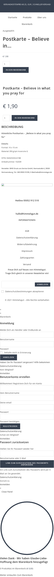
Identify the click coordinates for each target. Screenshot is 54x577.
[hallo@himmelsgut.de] (27, 208)
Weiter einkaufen (8, 575)
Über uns (41, 17)
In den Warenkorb (16, 70)
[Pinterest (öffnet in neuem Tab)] (26, 7)
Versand (27, 264)
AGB (27, 231)
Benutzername (7, 339)
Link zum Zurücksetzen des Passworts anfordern (27, 464)
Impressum (27, 251)
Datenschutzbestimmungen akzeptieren (24, 291)
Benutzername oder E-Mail (13, 458)
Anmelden (8, 357)
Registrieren (10, 426)
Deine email (6, 402)
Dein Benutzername (9, 393)
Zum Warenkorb (25, 575)
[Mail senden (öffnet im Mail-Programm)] (32, 7)
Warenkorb (27, 24)
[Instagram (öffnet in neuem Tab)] (29, 7)
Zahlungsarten (27, 257)
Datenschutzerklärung (27, 237)
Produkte (27, 17)
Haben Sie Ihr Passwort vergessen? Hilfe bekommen (25, 362)
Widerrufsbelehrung (27, 244)
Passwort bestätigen (9, 421)
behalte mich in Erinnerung (17, 352)
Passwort (4, 348)
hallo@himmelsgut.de (27, 213)
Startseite (12, 17)
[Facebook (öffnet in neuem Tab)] (22, 7)
